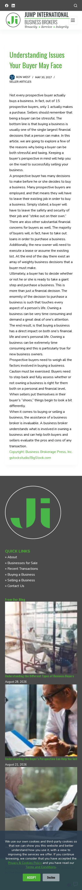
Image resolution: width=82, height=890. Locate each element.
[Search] (75, 5)
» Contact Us (14, 586)
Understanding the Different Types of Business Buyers (39, 676)
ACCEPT (31, 877)
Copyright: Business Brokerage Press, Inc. (40, 451)
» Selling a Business (20, 580)
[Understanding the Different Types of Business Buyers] (41, 638)
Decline (51, 877)
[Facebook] (6, 5)
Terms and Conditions (41, 867)
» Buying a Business (20, 574)
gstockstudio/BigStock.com (30, 457)
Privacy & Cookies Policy (25, 863)
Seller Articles (20, 81)
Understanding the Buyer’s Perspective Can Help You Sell (41, 758)
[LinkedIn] (13, 5)
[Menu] (72, 20)
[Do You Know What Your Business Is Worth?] (41, 803)
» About (11, 557)
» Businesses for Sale (21, 563)
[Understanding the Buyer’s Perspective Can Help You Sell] (41, 720)
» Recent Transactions (21, 568)
